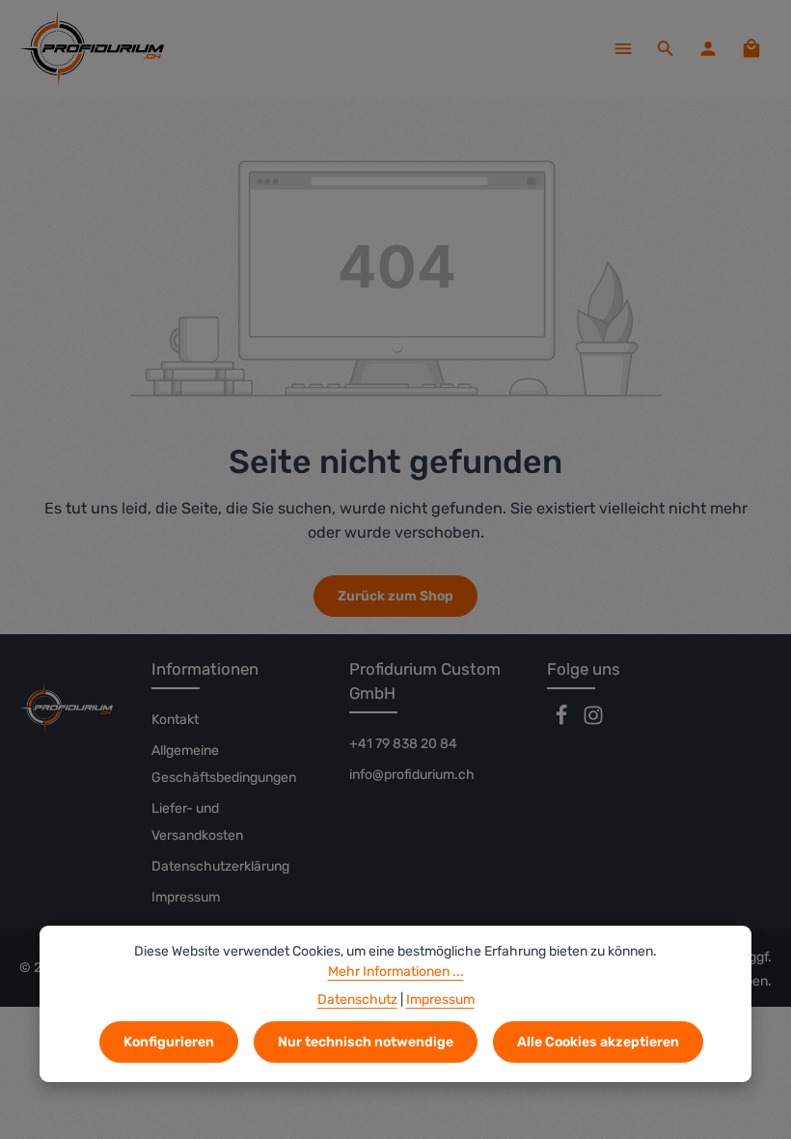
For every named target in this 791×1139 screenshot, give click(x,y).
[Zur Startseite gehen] (91, 48)
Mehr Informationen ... (396, 971)
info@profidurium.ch (412, 774)
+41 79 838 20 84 (403, 744)
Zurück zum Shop (395, 596)
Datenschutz (357, 999)
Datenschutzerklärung (220, 866)
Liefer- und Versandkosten (197, 822)
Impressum (185, 897)
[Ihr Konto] (708, 48)
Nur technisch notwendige (365, 1042)
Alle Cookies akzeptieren (598, 1042)
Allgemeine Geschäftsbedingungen (223, 764)
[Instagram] (593, 721)
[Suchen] (665, 48)
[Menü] (623, 48)
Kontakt (175, 719)
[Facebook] (563, 721)
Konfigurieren (168, 1042)
